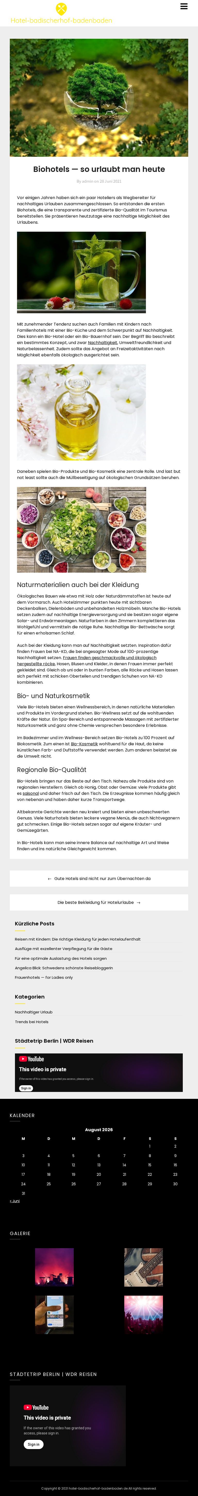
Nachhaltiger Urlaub (34, 1012)
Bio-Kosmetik (84, 744)
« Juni (15, 1201)
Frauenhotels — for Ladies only (44, 977)
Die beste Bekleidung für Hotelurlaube (95, 902)
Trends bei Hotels (31, 1021)
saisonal (31, 793)
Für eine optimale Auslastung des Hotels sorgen (61, 958)
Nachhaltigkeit (102, 343)
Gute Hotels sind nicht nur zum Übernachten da (102, 879)
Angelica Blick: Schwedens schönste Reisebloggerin (64, 968)
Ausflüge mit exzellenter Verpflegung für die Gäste (63, 948)
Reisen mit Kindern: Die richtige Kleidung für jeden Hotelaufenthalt (78, 939)
